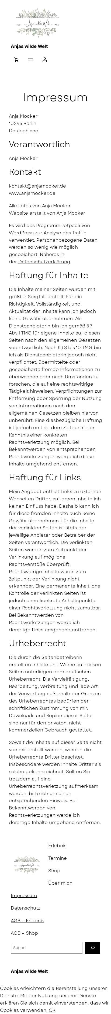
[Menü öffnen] (30, 60)
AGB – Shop (24, 933)
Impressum (24, 895)
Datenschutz (25, 908)
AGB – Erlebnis (27, 920)
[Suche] (92, 948)
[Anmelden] (44, 59)
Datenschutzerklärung (44, 261)
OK (52, 1010)
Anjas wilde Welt (29, 46)
